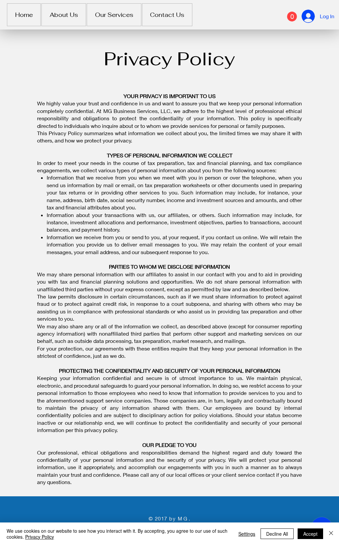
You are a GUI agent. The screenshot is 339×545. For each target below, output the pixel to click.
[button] (292, 17)
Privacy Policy (39, 536)
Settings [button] (246, 533)
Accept (310, 533)
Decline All (277, 533)
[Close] (331, 534)
